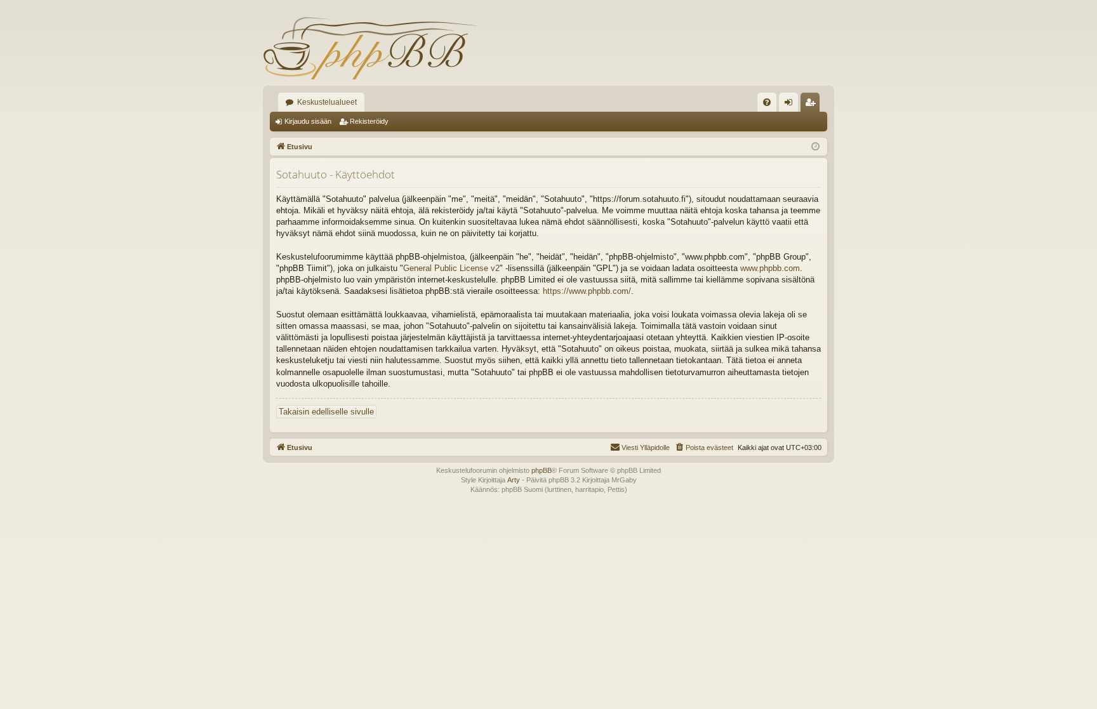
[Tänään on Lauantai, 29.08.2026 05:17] (815, 147)
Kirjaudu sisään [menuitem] (791, 105)
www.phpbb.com (770, 268)
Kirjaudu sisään (307, 121)
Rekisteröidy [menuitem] (813, 105)
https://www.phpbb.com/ (587, 291)
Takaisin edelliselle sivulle (326, 411)
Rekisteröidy (369, 121)
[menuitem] (766, 102)
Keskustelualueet (327, 102)
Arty (513, 480)
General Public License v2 (451, 268)
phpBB (541, 470)
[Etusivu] (371, 48)
